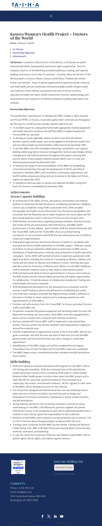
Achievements (19, 56)
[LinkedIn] (55, 517)
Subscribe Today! (64, 467)
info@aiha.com (24, 492)
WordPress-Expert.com (44, 523)
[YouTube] (61, 517)
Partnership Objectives (24, 53)
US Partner (18, 49)
